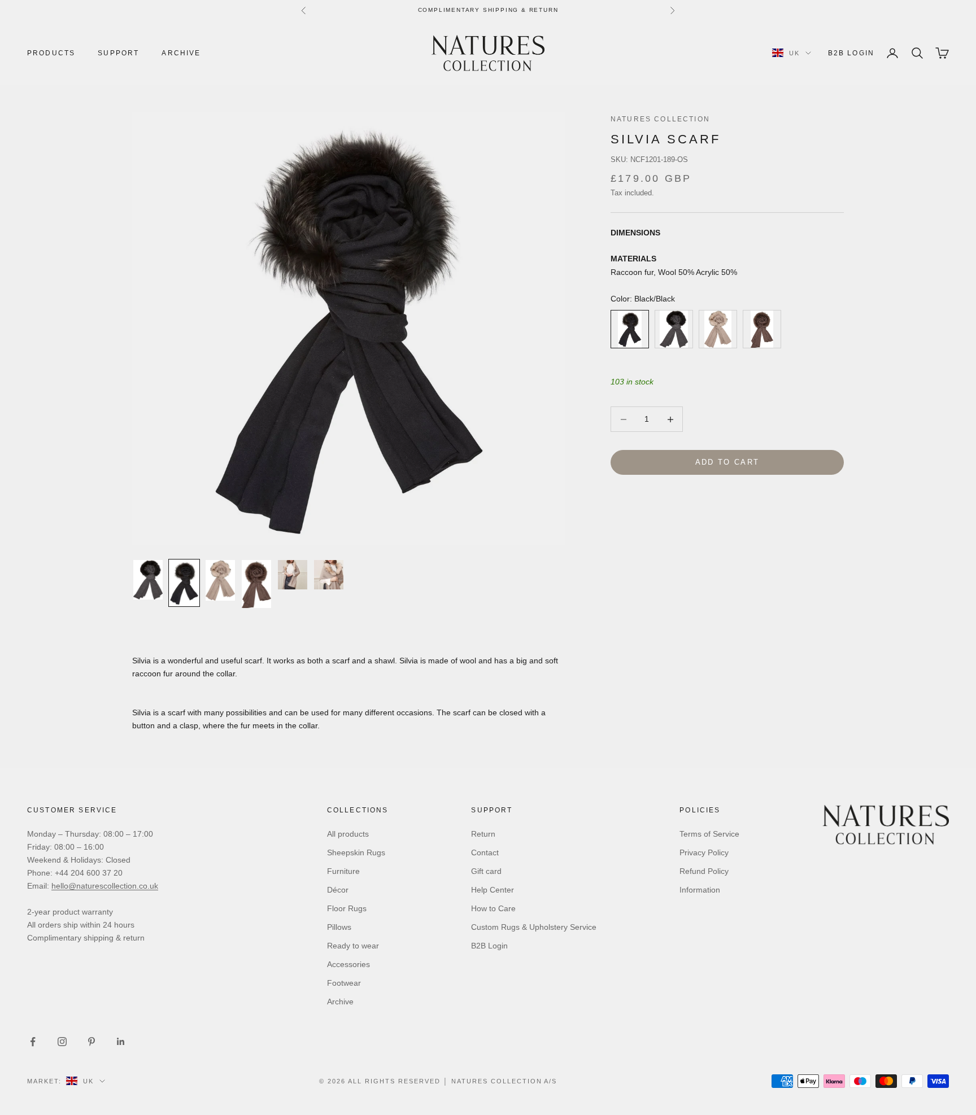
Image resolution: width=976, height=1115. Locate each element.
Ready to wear (353, 945)
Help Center (492, 889)
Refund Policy (704, 871)
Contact (485, 852)
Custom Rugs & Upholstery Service (533, 927)
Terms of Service (709, 833)
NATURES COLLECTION (660, 119)
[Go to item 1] (148, 580)
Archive (181, 53)
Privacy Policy (704, 852)
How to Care (493, 908)
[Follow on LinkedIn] (121, 1041)
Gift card (486, 871)
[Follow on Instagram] (62, 1041)
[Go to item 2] (184, 582)
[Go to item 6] (329, 575)
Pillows (339, 927)
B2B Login (851, 53)
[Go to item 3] (220, 580)
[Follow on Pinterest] (91, 1041)
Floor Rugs (347, 908)
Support (118, 53)
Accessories (348, 964)
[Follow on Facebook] (32, 1041)
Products (51, 53)
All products (348, 833)
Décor (337, 889)
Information (699, 889)
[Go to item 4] (256, 584)
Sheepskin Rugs (356, 852)
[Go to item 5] (292, 575)
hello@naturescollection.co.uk (104, 885)
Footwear (344, 982)
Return (483, 833)
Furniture (343, 871)
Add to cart (727, 462)
